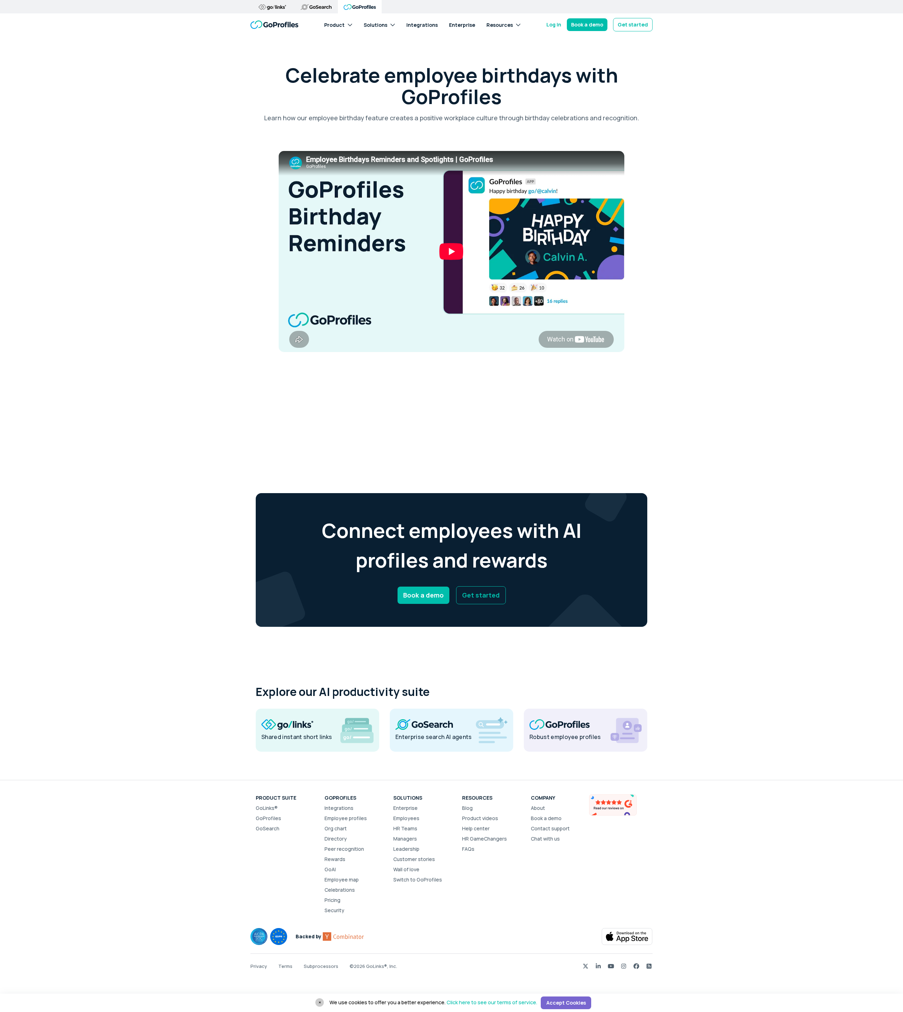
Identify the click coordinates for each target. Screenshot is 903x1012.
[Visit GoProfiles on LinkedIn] (598, 966)
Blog (467, 808)
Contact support (550, 828)
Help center (476, 828)
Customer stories (414, 859)
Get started (633, 24)
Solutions (375, 24)
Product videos (480, 818)
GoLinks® (267, 808)
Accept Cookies (566, 1002)
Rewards (335, 859)
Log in (553, 24)
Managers (405, 838)
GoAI (330, 869)
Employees (406, 818)
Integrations (422, 24)
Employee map (342, 879)
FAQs (468, 849)
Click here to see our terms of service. (492, 1002)
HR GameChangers (484, 838)
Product (334, 24)
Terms (285, 966)
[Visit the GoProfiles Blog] (649, 966)
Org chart (336, 828)
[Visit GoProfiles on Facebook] (636, 966)
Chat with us (545, 838)
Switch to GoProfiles (417, 879)
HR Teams (405, 828)
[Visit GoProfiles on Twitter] (585, 966)
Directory (336, 838)
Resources (499, 24)
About (538, 808)
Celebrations (340, 889)
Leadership (406, 849)
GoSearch (267, 828)
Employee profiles (346, 818)
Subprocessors (321, 966)
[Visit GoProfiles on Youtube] (610, 966)
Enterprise (462, 24)
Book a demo (587, 24)
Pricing (332, 900)
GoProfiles (268, 818)
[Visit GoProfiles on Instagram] (623, 966)
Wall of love (406, 869)
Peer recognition (344, 849)
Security (334, 910)
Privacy (258, 966)
